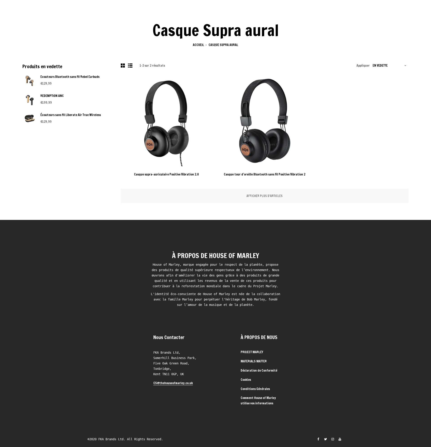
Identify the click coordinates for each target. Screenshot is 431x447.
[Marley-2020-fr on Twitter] (325, 439)
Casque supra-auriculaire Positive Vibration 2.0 (166, 174)
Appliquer (363, 65)
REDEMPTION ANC (52, 96)
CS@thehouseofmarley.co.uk (173, 383)
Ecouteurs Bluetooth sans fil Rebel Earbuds (69, 76)
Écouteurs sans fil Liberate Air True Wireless (70, 115)
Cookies (246, 379)
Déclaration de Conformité (259, 370)
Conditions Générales (255, 389)
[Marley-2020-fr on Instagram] (332, 439)
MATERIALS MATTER (254, 361)
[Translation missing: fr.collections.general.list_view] (130, 65)
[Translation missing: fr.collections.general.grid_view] (123, 65)
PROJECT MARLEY (252, 352)
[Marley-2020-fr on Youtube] (340, 439)
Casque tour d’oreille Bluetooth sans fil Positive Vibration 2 (264, 174)
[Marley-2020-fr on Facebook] (318, 439)
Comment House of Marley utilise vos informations (258, 400)
